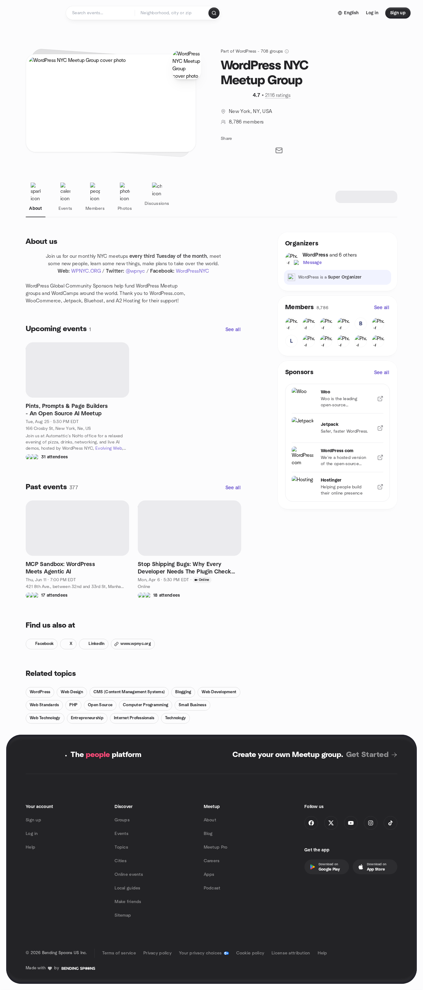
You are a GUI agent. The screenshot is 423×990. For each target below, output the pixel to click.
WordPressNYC (192, 271)
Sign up (33, 820)
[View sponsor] (380, 399)
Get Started (367, 755)
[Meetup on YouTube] (351, 823)
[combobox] (172, 13)
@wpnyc (135, 271)
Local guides (127, 888)
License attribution (291, 953)
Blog (208, 834)
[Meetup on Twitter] (331, 823)
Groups (122, 820)
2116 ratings (278, 95)
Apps (209, 874)
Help (30, 847)
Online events (129, 874)
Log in (32, 834)
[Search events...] (214, 13)
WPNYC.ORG (86, 271)
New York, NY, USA (250, 111)
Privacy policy (157, 953)
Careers (212, 861)
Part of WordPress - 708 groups (252, 51)
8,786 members (246, 121)
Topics (121, 847)
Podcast (212, 888)
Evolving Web (108, 448)
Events (122, 834)
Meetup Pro (216, 847)
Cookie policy (250, 953)
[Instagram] (370, 823)
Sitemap (123, 915)
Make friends (128, 902)
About (210, 820)
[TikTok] (390, 823)
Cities (121, 861)
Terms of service (119, 953)
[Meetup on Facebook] (311, 823)
